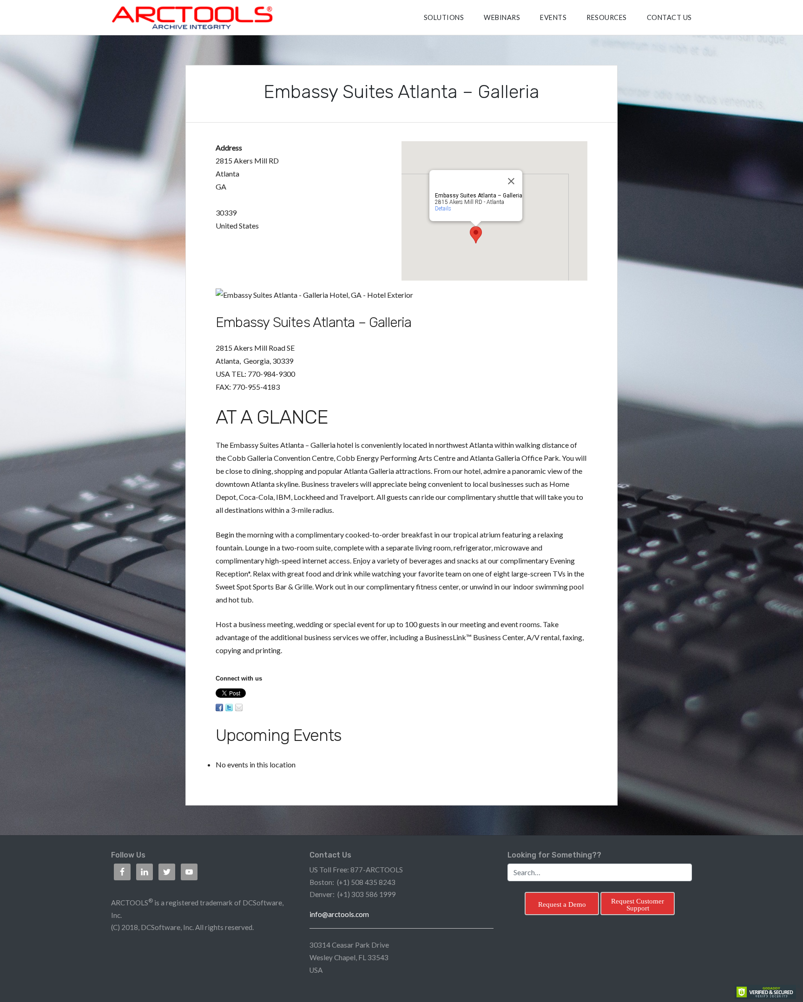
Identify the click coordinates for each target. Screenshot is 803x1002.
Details (443, 208)
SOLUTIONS (444, 17)
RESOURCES (606, 17)
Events (553, 17)
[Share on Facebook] (219, 707)
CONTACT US (669, 17)
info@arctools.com (339, 914)
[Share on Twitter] (229, 707)
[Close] (511, 181)
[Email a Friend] (239, 707)
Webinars (502, 17)
